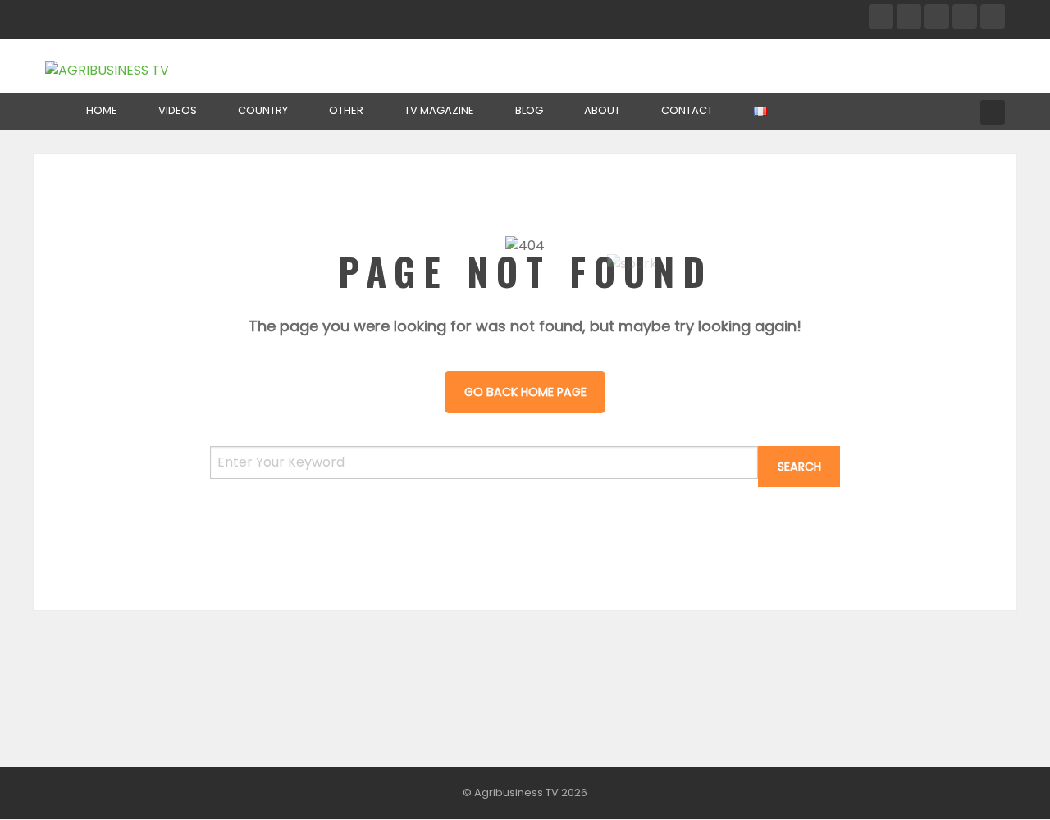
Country (263, 110)
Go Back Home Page (525, 392)
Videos (177, 110)
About (602, 110)
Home (101, 110)
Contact (687, 110)
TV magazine (439, 110)
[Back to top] (996, 783)
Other (346, 110)
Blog (529, 110)
